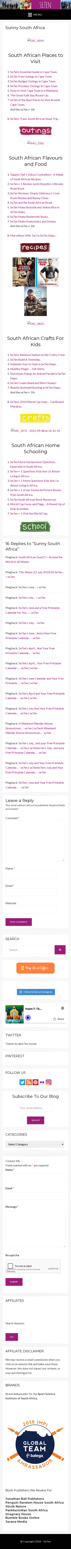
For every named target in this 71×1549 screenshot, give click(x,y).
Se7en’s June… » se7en (32, 587)
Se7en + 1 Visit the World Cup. (29, 513)
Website (10, 903)
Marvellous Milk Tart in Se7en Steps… (33, 235)
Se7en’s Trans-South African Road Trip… (35, 118)
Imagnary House (18, 1514)
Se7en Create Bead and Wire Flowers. (33, 383)
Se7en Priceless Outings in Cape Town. (34, 86)
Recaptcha (12, 1255)
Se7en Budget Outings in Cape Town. (33, 81)
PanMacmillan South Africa (26, 1510)
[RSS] (29, 1082)
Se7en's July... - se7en (31, 622)
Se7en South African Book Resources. (33, 499)
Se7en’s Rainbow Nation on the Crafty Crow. (37, 354)
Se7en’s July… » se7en (32, 597)
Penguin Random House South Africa (34, 1502)
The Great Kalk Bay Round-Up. (29, 95)
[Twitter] (22, 1082)
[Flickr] (42, 1082)
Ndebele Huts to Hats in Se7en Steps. (33, 364)
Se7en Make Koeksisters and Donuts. (33, 221)
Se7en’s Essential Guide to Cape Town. (33, 72)
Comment (12, 818)
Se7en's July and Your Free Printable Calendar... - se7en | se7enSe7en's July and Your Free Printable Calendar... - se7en (34, 767)
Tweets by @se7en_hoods (21, 1043)
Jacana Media (16, 1521)
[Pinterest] (35, 1082)
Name (10, 868)
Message (12, 1206)
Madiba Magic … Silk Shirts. (27, 369)
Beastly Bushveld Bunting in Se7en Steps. (35, 387)
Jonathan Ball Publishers (24, 1499)
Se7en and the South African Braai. (31, 202)
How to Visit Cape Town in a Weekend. (34, 90)
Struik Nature (15, 1506)
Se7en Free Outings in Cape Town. (31, 76)
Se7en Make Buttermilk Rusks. (29, 216)
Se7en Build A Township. (25, 359)
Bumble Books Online (22, 1518)
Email (9, 885)
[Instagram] (48, 1082)
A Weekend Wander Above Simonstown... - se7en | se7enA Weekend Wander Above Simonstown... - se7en (30, 728)
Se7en (47, 1541)
